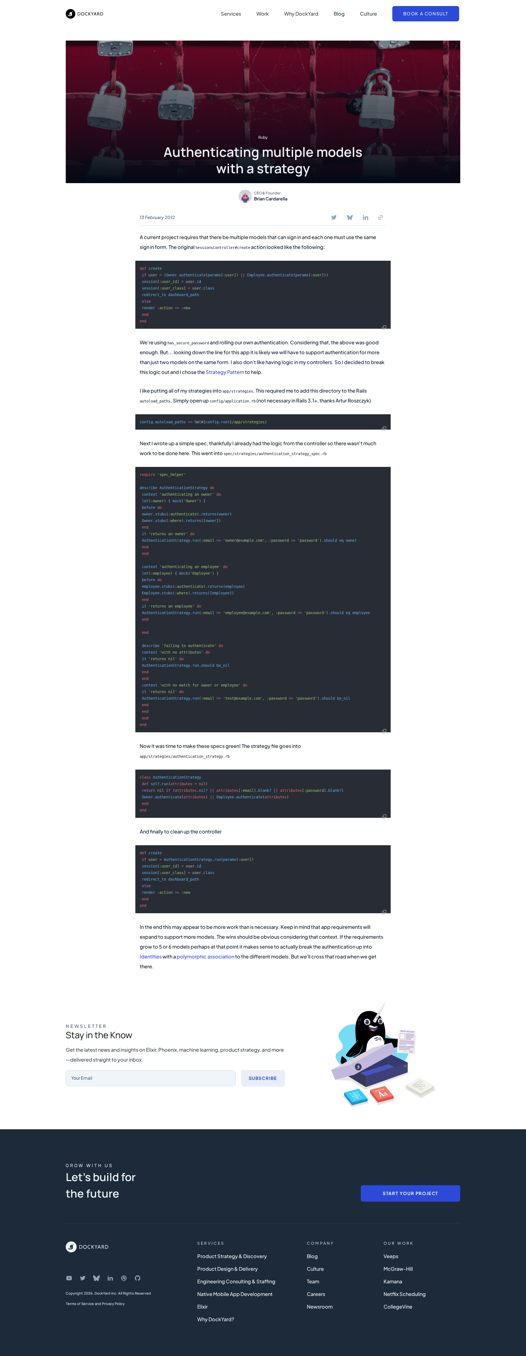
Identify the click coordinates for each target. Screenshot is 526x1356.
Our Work (399, 1243)
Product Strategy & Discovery (232, 1256)
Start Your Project (410, 1193)
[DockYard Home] (87, 1246)
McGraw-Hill (398, 1269)
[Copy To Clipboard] (380, 217)
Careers (316, 1294)
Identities (151, 956)
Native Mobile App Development (235, 1294)
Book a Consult (425, 13)
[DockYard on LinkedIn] (110, 1278)
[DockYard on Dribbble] (123, 1278)
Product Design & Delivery (227, 1269)
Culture (368, 13)
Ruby (263, 137)
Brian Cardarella (270, 199)
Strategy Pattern (225, 372)
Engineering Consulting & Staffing (236, 1281)
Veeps (391, 1256)
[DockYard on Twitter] (82, 1278)
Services (231, 13)
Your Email (81, 1078)
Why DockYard (301, 13)
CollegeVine (398, 1306)
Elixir (202, 1306)
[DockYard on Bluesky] (96, 1278)
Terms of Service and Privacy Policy (95, 1303)
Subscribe (263, 1078)
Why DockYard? (215, 1319)
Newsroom (320, 1306)
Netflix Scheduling (405, 1294)
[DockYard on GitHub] (137, 1278)
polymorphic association (205, 956)
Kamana (393, 1281)
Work (262, 13)
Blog (339, 13)
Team (313, 1281)
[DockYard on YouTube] (69, 1278)
